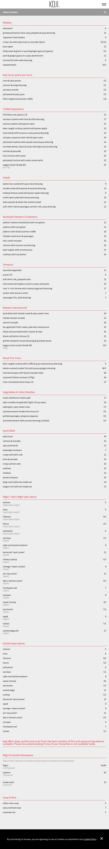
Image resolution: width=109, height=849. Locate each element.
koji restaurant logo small (54, 4)
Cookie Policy (89, 839)
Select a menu (10, 12)
